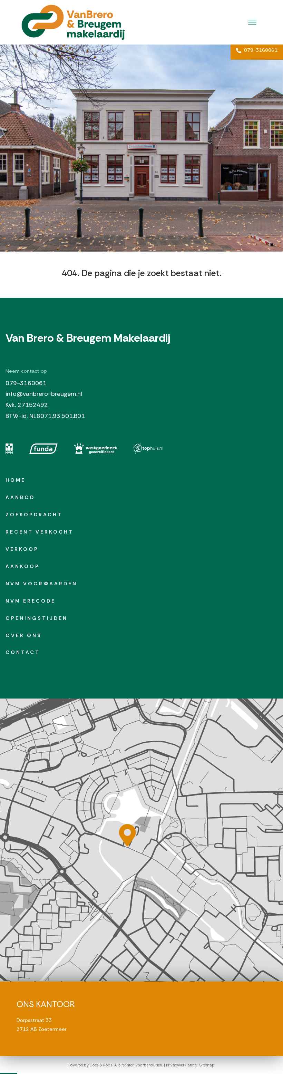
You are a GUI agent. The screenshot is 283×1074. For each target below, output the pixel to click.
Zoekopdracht (34, 514)
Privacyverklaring (181, 1065)
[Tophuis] (148, 448)
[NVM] (9, 448)
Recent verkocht (40, 532)
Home (16, 480)
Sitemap (207, 1065)
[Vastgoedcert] (95, 448)
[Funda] (43, 448)
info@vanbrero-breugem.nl (44, 394)
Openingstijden (37, 618)
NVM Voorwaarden (41, 583)
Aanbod (20, 497)
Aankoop (23, 566)
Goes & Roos (101, 1065)
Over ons (24, 635)
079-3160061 (260, 50)
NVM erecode (31, 601)
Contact (23, 652)
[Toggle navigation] (252, 22)
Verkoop (22, 549)
